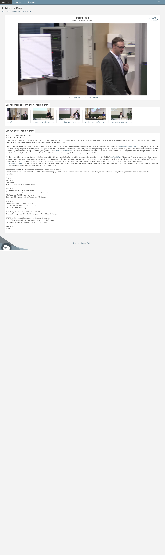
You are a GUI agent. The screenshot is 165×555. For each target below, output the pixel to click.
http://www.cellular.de (64, 151)
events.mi (6, 2)
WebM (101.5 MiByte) (79, 98)
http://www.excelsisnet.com (128, 146)
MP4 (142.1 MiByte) (96, 98)
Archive (18, 2)
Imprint (76, 243)
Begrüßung (27, 11)
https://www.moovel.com (16, 163)
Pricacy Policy (86, 243)
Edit (158, 2)
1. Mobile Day (15, 11)
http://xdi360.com (116, 157)
